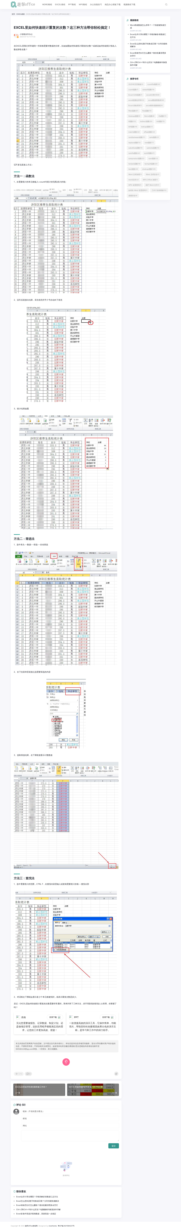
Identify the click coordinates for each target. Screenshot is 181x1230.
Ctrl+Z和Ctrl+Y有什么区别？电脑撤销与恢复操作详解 (148, 63)
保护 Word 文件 (152, 185)
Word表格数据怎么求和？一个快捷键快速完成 (148, 26)
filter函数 (133, 111)
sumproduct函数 (136, 158)
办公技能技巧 (96, 4)
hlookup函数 (134, 116)
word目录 (133, 180)
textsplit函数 (151, 164)
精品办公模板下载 (113, 4)
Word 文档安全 (152, 174)
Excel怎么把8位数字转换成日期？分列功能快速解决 (148, 45)
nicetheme (53, 1226)
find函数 (146, 111)
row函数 (149, 143)
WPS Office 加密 (150, 180)
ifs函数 (162, 116)
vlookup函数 (149, 169)
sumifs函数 (134, 153)
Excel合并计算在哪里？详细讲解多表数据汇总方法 (148, 35)
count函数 (133, 89)
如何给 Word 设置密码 (137, 190)
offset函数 (149, 132)
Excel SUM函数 (135, 95)
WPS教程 (83, 4)
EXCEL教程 (60, 4)
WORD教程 (47, 4)
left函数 (132, 127)
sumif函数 (149, 153)
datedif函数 (148, 89)
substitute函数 (135, 148)
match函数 (134, 132)
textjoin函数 (134, 164)
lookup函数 (147, 127)
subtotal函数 (153, 148)
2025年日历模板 (135, 84)
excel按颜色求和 (136, 100)
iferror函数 (149, 116)
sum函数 (153, 158)
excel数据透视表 (156, 100)
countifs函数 (153, 84)
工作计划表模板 (159, 190)
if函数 (132, 121)
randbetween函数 (136, 137)
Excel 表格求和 (135, 105)
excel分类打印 (152, 95)
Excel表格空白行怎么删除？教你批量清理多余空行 (148, 54)
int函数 (160, 121)
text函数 (133, 169)
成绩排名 (132, 196)
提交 (114, 1146)
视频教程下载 (129, 4)
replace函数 (134, 143)
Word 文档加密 (135, 174)
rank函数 (154, 137)
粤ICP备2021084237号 (66, 1226)
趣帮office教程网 (31, 1226)
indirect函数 (146, 121)
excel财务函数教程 (154, 105)
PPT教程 (72, 4)
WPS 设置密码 (134, 185)
